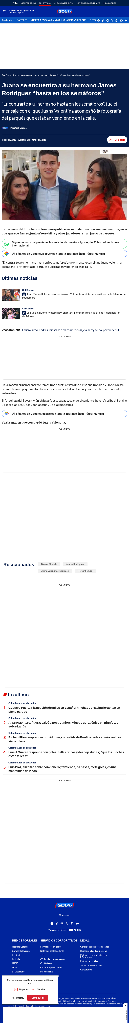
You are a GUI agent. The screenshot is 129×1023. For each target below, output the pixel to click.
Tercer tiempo (85, 570)
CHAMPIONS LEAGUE (74, 20)
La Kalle (16, 959)
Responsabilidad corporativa (93, 951)
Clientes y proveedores (51, 968)
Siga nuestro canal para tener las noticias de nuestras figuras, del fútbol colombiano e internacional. (65, 244)
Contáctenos (46, 963)
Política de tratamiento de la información (93, 956)
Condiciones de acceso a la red (94, 947)
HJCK (15, 963)
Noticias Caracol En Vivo (88, 3)
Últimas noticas (28, 3)
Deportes (24, 989)
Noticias (41, 989)
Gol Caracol (45, 3)
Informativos (109, 3)
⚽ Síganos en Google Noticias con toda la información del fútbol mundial (58, 413)
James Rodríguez (75, 564)
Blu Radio (16, 955)
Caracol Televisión (21, 951)
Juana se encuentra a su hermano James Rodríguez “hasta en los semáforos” (53, 75)
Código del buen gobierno (52, 959)
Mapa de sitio (46, 972)
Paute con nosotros (49, 976)
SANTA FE (22, 20)
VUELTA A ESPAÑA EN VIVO (45, 20)
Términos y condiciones (91, 966)
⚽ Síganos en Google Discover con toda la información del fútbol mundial (58, 253)
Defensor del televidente (52, 951)
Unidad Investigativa (63, 3)
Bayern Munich (49, 564)
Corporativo (86, 970)
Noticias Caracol (20, 947)
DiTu (14, 968)
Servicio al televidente (50, 947)
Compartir (120, 139)
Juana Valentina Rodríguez (55, 570)
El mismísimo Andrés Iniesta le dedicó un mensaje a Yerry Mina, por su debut (69, 330)
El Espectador (18, 972)
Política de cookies (89, 961)
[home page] (15, 3)
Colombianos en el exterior (22, 703)
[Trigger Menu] (5, 11)
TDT (42, 955)
